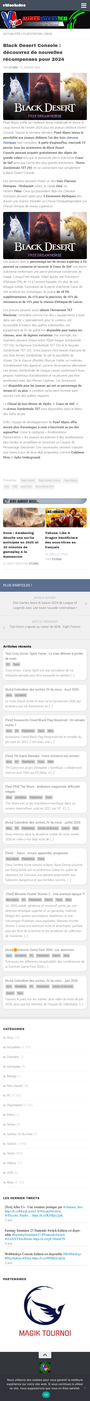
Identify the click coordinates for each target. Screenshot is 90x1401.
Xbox (48, 33)
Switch (65, 828)
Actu (8, 695)
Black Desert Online (49, 480)
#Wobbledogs (72, 1254)
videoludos (14, 5)
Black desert (28, 480)
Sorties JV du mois (48, 828)
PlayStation (32, 33)
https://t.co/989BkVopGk (48, 1258)
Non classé (12, 859)
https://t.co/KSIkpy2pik (47, 1215)
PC (7, 664)
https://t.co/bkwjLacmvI (20, 1211)
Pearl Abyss (70, 480)
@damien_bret (72, 1207)
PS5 (15, 486)
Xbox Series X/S (44, 486)
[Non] (85, 1388)
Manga (11, 1076)
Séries (11, 1124)
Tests (16, 664)
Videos (11, 1163)
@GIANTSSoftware (18, 1238)
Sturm (13, 67)
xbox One (26, 486)
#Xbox (26, 1258)
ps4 (7, 486)
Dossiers (13, 1057)
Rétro (10, 1115)
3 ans (8, 1220)
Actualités (12, 33)
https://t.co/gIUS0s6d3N (49, 1238)
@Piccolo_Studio (16, 1215)
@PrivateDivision (49, 1211)
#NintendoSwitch (53, 1234)
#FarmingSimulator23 (26, 1234)
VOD (10, 1173)
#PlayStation (13, 1258)
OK (46, 1394)
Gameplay (14, 1066)
